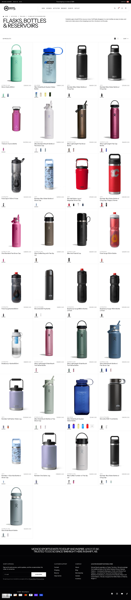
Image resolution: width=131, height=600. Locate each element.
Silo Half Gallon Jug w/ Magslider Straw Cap (74, 199)
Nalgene (37, 85)
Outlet (77, 8)
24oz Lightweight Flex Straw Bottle (76, 145)
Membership (79, 573)
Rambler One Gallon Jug (42, 475)
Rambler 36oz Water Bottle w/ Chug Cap (77, 88)
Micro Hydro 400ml (8, 87)
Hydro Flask (6, 85)
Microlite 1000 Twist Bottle (109, 419)
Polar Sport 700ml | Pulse (10, 198)
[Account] (122, 8)
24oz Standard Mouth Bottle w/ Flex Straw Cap (44, 145)
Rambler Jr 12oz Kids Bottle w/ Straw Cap (11, 476)
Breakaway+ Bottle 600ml (10, 363)
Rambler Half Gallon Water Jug (11, 419)
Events (70, 8)
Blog (76, 570)
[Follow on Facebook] (112, 594)
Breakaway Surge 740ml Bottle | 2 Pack (110, 310)
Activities (56, 8)
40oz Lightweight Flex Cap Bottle (108, 145)
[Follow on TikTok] (127, 594)
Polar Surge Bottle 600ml (10, 309)
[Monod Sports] (9, 8)
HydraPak (5, 197)
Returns (56, 573)
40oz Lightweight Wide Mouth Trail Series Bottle (44, 364)
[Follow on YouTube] (122, 594)
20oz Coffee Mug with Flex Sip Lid (44, 254)
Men (43, 8)
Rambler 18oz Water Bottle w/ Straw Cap (44, 199)
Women (49, 8)
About (77, 567)
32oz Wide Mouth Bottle (9, 530)
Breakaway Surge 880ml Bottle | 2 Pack (77, 310)
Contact (56, 567)
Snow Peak (5, 142)
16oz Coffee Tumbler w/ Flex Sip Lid (77, 476)
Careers (77, 576)
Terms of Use (40, 579)
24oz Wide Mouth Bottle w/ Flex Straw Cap (44, 420)
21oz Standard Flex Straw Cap (11, 253)
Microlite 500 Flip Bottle (42, 309)
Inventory (78, 578)
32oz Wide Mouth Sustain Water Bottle (75, 420)
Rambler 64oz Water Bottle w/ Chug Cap (109, 88)
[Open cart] (126, 8)
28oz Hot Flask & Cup (74, 253)
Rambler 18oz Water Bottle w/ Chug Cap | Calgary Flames (109, 199)
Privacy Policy (32, 579)
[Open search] (115, 8)
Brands (64, 8)
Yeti (68, 85)
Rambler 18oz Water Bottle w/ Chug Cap (109, 476)
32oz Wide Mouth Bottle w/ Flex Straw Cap (109, 364)
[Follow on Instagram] (117, 594)
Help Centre (57, 576)
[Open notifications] (118, 8)
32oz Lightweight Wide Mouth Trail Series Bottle (77, 364)
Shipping (56, 570)
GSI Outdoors (38, 307)
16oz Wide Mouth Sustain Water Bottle (44, 88)
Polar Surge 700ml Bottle (108, 253)
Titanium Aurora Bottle (9, 144)
